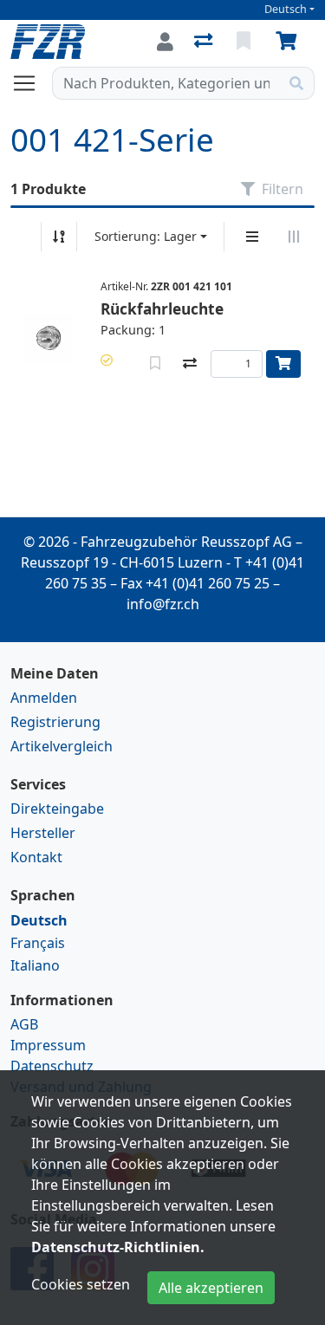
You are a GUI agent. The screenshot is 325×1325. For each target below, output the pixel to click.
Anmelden (43, 697)
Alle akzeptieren (211, 1287)
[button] (107, 360)
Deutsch (285, 9)
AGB (24, 1024)
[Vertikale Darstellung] (252, 236)
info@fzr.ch (163, 604)
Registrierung (55, 721)
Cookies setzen (80, 1284)
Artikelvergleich (61, 746)
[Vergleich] (205, 41)
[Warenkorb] (289, 41)
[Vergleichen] (189, 364)
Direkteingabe (57, 808)
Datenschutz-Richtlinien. (118, 1247)
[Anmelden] (165, 41)
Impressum (48, 1045)
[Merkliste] (245, 41)
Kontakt (36, 857)
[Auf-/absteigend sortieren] (59, 236)
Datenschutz (52, 1065)
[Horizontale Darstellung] (294, 236)
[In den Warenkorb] (283, 364)
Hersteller (42, 832)
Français (37, 942)
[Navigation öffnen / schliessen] (31, 83)
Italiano (35, 965)
